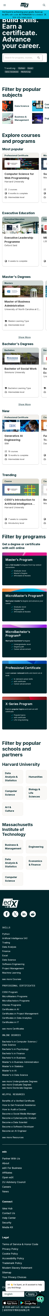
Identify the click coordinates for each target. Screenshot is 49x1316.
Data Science (9, 959)
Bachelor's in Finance (13, 1053)
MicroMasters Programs (14, 996)
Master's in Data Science (15, 1075)
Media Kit (7, 1227)
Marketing (25, 72)
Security (6, 1222)
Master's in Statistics (12, 1066)
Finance (6, 951)
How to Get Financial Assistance (19, 1105)
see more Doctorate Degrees (17, 1088)
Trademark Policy (12, 1263)
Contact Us (8, 1213)
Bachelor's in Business (14, 1057)
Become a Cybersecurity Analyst (19, 1118)
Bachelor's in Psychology (15, 1049)
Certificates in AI (10, 1009)
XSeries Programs (11, 1005)
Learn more (27, 17)
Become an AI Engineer (14, 1131)
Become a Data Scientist (14, 1122)
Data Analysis (9, 947)
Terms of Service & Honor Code (20, 1244)
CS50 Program (10, 992)
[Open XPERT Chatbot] (40, 1297)
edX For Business (12, 1168)
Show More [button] (24, 337)
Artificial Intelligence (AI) (14, 938)
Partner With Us (11, 1158)
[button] (38, 58)
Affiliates (7, 1172)
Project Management (13, 968)
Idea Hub (7, 1208)
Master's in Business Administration (20, 1062)
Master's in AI (9, 1070)
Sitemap (6, 1272)
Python (22, 68)
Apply (31, 1294)
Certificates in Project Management (20, 1013)
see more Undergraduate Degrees (19, 1081)
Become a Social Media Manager (19, 1113)
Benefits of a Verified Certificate (18, 1100)
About (5, 1163)
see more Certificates (13, 1028)
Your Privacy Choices (14, 1277)
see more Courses (11, 979)
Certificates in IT (10, 1022)
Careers (6, 1186)
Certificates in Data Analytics (17, 1018)
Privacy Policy (10, 1249)
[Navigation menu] (4, 5)
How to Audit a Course (14, 1109)
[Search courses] (44, 5)
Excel (30, 68)
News (5, 1191)
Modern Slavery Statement (17, 1267)
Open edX (8, 1177)
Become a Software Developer (18, 1126)
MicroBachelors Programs (16, 1000)
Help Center (9, 1217)
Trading (6, 942)
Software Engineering (13, 964)
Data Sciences (11, 72)
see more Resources (13, 1137)
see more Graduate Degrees (16, 1084)
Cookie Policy (10, 1253)
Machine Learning (11, 972)
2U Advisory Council (13, 1182)
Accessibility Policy (13, 1258)
